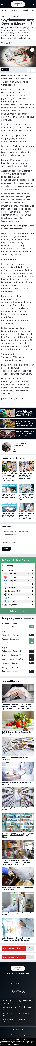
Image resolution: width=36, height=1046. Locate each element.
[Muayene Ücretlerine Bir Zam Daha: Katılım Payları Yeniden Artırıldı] (26, 507)
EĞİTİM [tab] (31, 948)
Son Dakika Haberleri (8, 1020)
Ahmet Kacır (18, 445)
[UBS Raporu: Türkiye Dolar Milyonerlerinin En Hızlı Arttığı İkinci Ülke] (26, 488)
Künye (15, 1029)
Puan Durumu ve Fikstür (9, 1014)
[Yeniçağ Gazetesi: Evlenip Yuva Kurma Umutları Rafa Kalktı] (9, 488)
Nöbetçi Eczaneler (7, 1002)
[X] (16, 991)
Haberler (5, 16)
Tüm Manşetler (26, 1013)
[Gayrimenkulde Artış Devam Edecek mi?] (18, 56)
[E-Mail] (14, 450)
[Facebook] (12, 991)
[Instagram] (20, 991)
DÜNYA (14, 10)
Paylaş (6, 70)
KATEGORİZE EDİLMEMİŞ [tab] (13, 948)
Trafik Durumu (26, 1007)
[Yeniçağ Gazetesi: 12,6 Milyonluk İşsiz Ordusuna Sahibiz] (9, 507)
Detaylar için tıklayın (18, 611)
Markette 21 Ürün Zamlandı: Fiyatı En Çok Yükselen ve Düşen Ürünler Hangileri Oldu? (26, 475)
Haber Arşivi (25, 1019)
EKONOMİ (24, 10)
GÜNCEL (5, 10)
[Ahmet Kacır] (6, 447)
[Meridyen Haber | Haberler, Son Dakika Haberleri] (17, 4)
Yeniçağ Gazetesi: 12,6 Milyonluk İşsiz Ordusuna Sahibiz (8, 515)
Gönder (6, 548)
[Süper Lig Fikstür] (33, 618)
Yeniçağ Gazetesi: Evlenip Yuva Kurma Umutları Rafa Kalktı (9, 496)
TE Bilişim (23, 1035)
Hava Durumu (26, 1001)
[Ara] (34, 4)
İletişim (20, 1029)
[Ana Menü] (2, 4)
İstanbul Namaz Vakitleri (9, 1008)
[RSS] (23, 991)
